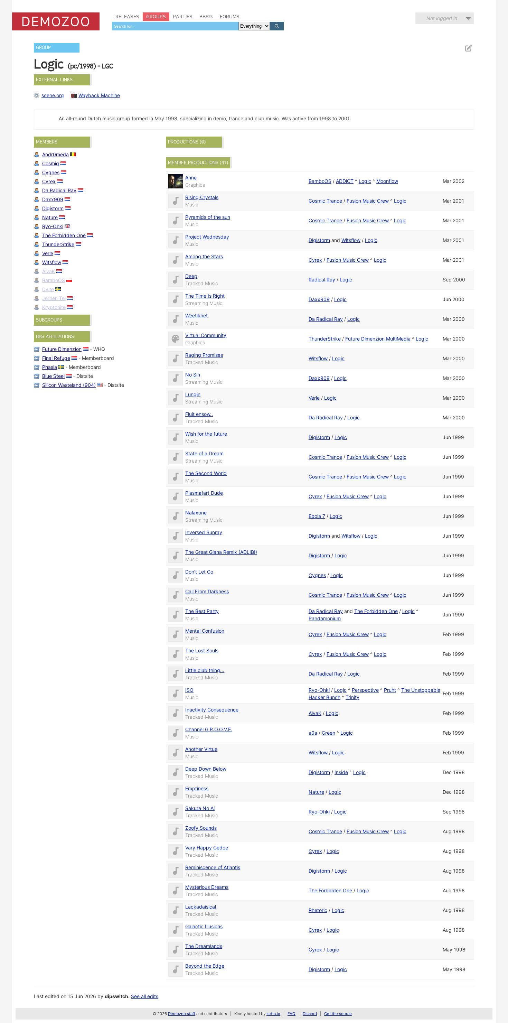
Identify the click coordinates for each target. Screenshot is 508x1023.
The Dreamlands (203, 946)
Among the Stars (204, 256)
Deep (191, 276)
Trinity (352, 697)
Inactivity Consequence (211, 710)
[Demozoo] (56, 21)
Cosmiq (50, 163)
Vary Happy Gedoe (206, 847)
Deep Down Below (205, 769)
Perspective (365, 690)
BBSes (206, 16)
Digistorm (53, 208)
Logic (365, 181)
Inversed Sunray (203, 532)
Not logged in (441, 18)
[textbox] (175, 26)
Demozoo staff (181, 1013)
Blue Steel (53, 376)
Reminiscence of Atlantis (212, 867)
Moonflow (387, 181)
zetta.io (273, 1013)
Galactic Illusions (204, 926)
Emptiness (196, 788)
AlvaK (48, 271)
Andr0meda (55, 154)
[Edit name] (468, 48)
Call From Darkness (207, 591)
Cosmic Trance (325, 201)
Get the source (338, 1013)
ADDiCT (345, 181)
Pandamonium (325, 618)
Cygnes (50, 172)
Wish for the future (206, 434)
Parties (182, 16)
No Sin (192, 375)
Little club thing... (204, 670)
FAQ (291, 1013)
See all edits (144, 996)
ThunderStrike (58, 244)
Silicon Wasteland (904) (69, 385)
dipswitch (116, 996)
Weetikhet (196, 315)
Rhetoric (318, 910)
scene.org (52, 95)
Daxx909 (52, 199)
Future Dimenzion (62, 349)
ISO (189, 690)
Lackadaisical (200, 907)
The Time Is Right (205, 296)
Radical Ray (322, 279)
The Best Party (202, 611)
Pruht (390, 690)
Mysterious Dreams (206, 887)
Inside (341, 772)
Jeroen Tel (54, 298)
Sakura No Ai (200, 808)
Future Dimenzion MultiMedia (378, 339)
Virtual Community (205, 335)
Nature (50, 217)
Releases (127, 16)
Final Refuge (56, 358)
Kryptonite (54, 307)
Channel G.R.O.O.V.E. (208, 729)
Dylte (48, 289)
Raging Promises (204, 355)
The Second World (206, 473)
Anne (191, 177)
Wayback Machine (99, 95)
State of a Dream (204, 453)
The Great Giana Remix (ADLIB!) (221, 552)
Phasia (49, 367)
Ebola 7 (317, 516)
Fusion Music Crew (368, 201)
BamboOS (53, 280)
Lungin (192, 394)
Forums (229, 16)
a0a (313, 733)
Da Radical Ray (59, 190)
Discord (310, 1013)
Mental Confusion (204, 631)
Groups (156, 16)
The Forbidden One (64, 235)
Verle (47, 253)
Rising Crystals (201, 197)
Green (328, 733)
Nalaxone (196, 512)
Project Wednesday (207, 237)
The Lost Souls (201, 650)
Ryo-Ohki (52, 226)
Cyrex (49, 181)
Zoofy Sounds (201, 828)
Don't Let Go (199, 572)
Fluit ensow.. (199, 414)
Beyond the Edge (204, 966)
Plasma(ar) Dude (204, 493)
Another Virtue (201, 749)
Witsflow (51, 262)
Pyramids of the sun (207, 217)
